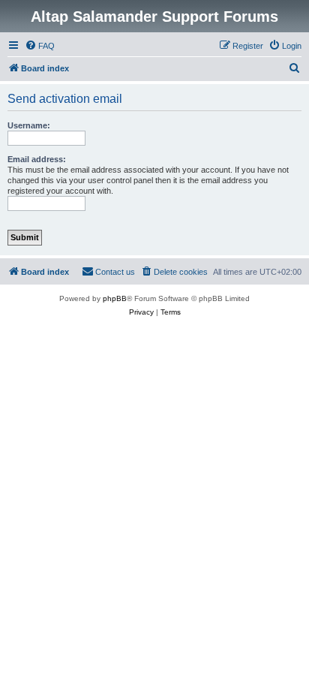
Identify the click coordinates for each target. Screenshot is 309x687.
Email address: (37, 159)
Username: (29, 125)
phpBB (115, 298)
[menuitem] (40, 46)
